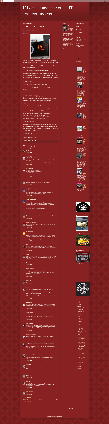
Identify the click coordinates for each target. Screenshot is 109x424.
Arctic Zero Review (84, 127)
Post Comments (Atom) (32, 401)
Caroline (28, 156)
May (79, 318)
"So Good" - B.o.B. (81, 336)
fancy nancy (28, 323)
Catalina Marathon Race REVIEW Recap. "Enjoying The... (82, 339)
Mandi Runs (28, 168)
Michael (27, 244)
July (79, 314)
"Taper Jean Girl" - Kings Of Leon (81, 343)
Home (40, 399)
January (80, 362)
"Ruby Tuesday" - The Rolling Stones (84, 185)
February (80, 360)
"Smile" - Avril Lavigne (80, 349)
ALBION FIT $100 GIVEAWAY (84, 100)
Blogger (59, 416)
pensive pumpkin (29, 199)
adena (27, 148)
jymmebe (28, 231)
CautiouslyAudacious (30, 342)
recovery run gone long (49, 141)
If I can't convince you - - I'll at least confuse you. (50, 10)
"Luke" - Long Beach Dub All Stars (82, 346)
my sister (34, 141)
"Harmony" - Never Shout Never (81, 326)
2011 (78, 364)
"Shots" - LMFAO (81, 334)
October (79, 309)
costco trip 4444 (29, 141)
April (79, 319)
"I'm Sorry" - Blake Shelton (84, 115)
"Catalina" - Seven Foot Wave (81, 358)
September (80, 311)
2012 (78, 306)
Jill (26, 254)
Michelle (27, 280)
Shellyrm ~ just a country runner (33, 353)
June (79, 316)
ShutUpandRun (29, 214)
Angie (27, 381)
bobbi (27, 180)
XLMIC (27, 287)
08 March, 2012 (29, 387)
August (79, 312)
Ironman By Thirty (30, 222)
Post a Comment (27, 397)
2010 (78, 366)
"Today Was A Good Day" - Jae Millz (82, 355)
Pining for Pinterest (30, 334)
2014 (78, 302)
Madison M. (28, 391)
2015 (78, 301)
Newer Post (25, 399)
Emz (70, 25)
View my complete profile (68, 49)
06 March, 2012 (29, 152)
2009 (78, 368)
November (80, 307)
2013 (78, 304)
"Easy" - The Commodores (81, 329)
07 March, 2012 (29, 308)
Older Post (56, 399)
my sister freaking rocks (40, 141)
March (79, 321)
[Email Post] (35, 140)
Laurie (27, 364)
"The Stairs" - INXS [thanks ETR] (80, 64)
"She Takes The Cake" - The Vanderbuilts (81, 352)
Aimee (27, 374)
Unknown (28, 302)
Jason (27, 188)
